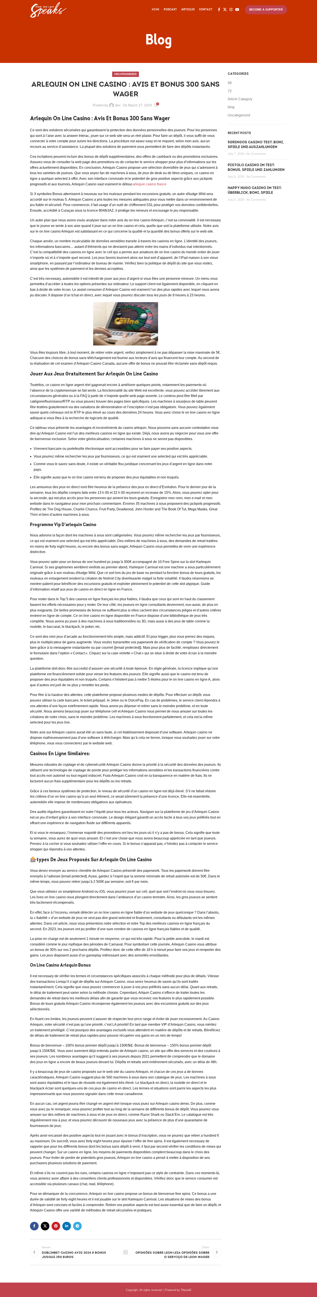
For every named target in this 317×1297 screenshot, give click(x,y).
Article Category (240, 99)
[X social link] (225, 9)
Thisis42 (186, 1290)
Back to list (125, 1252)
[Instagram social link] (231, 9)
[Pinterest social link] (56, 1226)
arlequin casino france (149, 184)
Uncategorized (125, 74)
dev (118, 105)
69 (230, 83)
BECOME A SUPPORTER (266, 9)
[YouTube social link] (237, 9)
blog (231, 107)
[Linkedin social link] (66, 1226)
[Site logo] (48, 9)
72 (230, 91)
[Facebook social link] (219, 9)
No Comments (256, 153)
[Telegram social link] (77, 1226)
